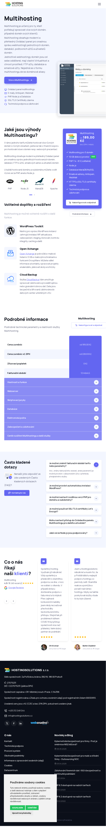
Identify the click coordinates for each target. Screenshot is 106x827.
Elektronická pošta (16, 417)
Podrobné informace (80, 214)
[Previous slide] (6, 601)
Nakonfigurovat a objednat (84, 202)
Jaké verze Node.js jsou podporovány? (68, 533)
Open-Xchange (27, 253)
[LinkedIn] (20, 723)
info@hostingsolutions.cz (20, 715)
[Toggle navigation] (99, 4)
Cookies (8, 765)
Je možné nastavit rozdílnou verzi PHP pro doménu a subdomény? (70, 498)
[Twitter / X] (7, 723)
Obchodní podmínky (14, 755)
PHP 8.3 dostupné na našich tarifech (72, 785)
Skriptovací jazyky (16, 400)
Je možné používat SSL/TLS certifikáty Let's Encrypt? (71, 510)
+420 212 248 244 (16, 710)
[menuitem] (28, 741)
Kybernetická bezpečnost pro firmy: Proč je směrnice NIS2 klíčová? (75, 743)
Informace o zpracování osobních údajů (24, 760)
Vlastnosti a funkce (17, 382)
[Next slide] (13, 601)
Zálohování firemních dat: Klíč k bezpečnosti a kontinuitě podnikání (77, 772)
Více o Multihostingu (19, 80)
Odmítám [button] (32, 808)
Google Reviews (16, 587)
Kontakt (8, 741)
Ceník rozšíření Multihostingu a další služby (28, 435)
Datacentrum (11, 770)
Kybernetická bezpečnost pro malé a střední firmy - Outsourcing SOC (76, 757)
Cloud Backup (33, 279)
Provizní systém (12, 750)
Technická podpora (13, 746)
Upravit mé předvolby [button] (21, 813)
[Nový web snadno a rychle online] (40, 723)
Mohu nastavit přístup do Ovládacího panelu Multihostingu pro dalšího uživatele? (71, 521)
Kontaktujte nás (19, 493)
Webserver (12, 391)
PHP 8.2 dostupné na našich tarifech (72, 796)
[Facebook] (14, 723)
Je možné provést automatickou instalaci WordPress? (70, 487)
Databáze (12, 409)
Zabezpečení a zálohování (20, 426)
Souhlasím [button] (17, 808)
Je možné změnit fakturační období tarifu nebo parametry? (70, 464)
